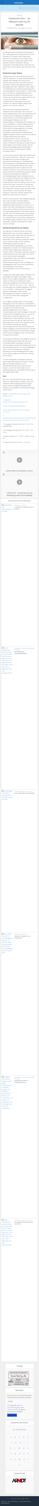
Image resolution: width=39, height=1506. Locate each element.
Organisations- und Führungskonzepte (24, 648)
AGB (9, 1501)
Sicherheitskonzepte (19, 791)
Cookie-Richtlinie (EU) (25, 1501)
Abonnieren (12, 1415)
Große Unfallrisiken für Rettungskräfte (24, 793)
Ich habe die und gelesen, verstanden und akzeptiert (16, 1408)
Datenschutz (14, 1501)
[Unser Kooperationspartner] (19, 1481)
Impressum (4, 1501)
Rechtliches (17, 505)
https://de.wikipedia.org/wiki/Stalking (14, 406)
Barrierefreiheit (5, 1503)
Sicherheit (19, 15)
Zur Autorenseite (19, 1429)
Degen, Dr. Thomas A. (26, 28)
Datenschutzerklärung (13, 1409)
